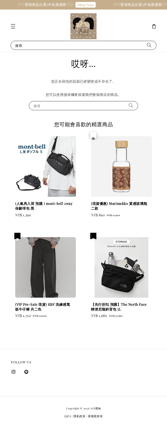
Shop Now (82, 4)
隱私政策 (79, 416)
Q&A (67, 416)
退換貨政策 (95, 416)
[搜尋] (149, 45)
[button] (13, 26)
